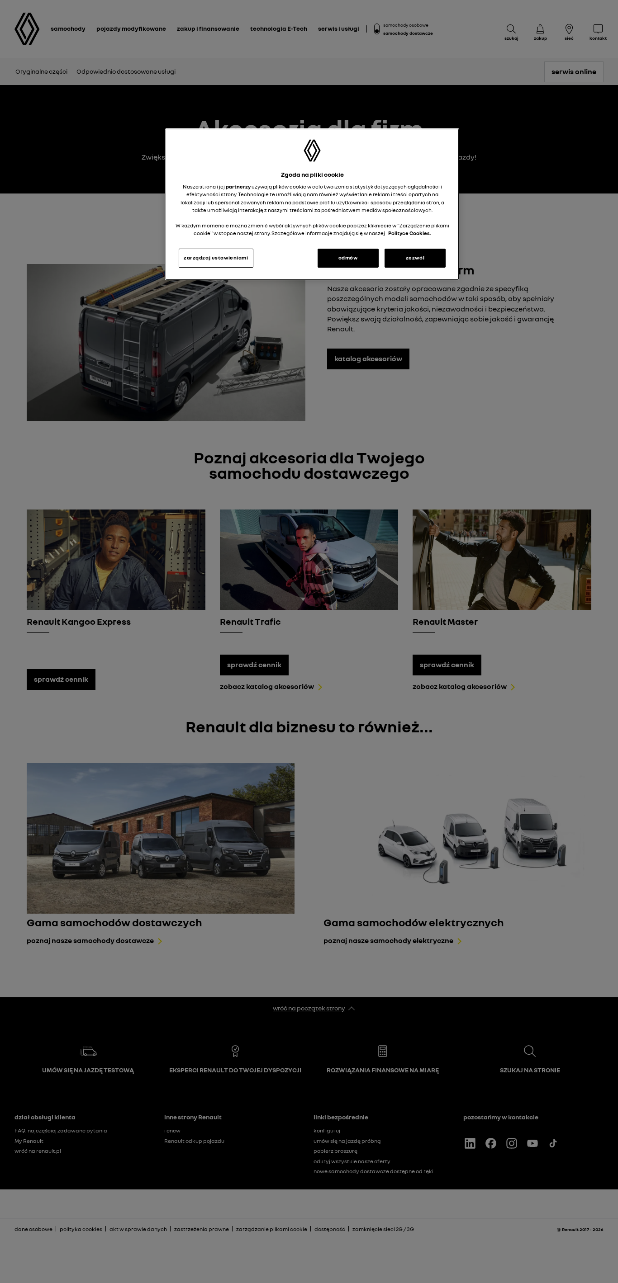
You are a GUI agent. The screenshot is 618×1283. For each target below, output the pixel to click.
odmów (348, 258)
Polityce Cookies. (409, 233)
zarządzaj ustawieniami (216, 258)
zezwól (415, 258)
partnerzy (239, 187)
